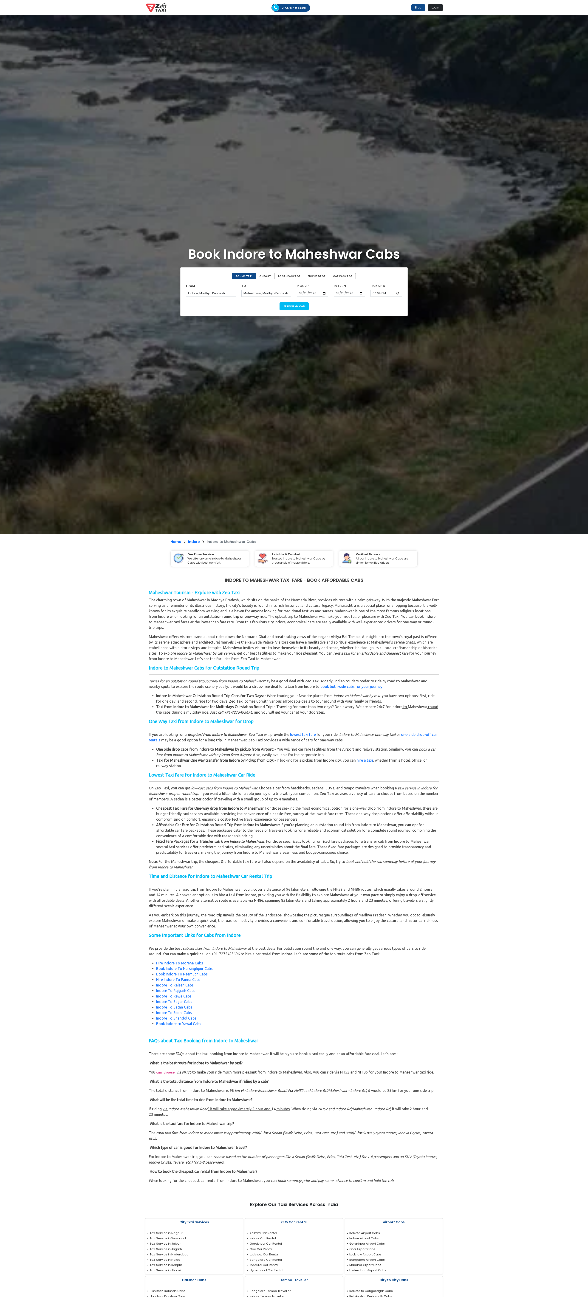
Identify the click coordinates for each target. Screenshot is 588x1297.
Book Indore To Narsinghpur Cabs (184, 968)
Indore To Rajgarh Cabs (175, 991)
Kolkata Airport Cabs (364, 1233)
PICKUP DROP (316, 276)
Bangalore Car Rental (266, 1260)
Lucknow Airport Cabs (365, 1254)
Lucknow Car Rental (264, 1254)
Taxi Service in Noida (165, 1260)
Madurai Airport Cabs (365, 1265)
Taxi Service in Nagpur (166, 1233)
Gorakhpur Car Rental (266, 1244)
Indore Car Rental (263, 1238)
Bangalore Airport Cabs (367, 1260)
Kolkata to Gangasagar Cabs (371, 1291)
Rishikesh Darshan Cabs (167, 1291)
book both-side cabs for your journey (351, 686)
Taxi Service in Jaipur (165, 1244)
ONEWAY (265, 276)
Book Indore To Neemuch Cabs (182, 974)
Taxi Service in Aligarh (166, 1249)
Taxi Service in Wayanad (168, 1238)
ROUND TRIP (244, 276)
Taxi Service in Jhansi (165, 1270)
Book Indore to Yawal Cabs (178, 1024)
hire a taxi (365, 760)
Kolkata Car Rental (263, 1233)
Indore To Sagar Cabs (174, 1002)
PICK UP (302, 286)
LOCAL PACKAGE (289, 276)
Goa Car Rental (261, 1249)
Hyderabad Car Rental (266, 1270)
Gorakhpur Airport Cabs (367, 1244)
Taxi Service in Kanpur (166, 1265)
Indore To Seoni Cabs (174, 1013)
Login (435, 7)
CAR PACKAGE (342, 276)
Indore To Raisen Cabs (175, 985)
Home (175, 541)
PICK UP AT (378, 286)
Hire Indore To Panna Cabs (178, 980)
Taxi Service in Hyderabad (169, 1254)
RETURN (340, 286)
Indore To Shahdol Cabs (176, 1018)
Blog (418, 7)
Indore (194, 541)
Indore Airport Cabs (364, 1238)
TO (243, 286)
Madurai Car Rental (264, 1265)
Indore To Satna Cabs (174, 1007)
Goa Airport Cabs (362, 1249)
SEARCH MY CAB (294, 306)
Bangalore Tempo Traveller (270, 1291)
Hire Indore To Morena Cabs (179, 963)
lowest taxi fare (303, 734)
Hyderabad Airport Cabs (367, 1270)
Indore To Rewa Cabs (174, 996)
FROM (190, 286)
